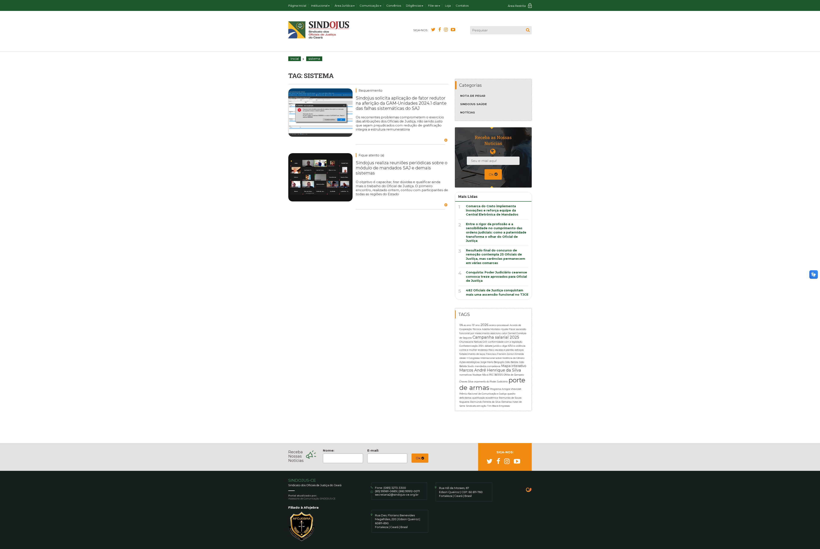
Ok (491, 174)
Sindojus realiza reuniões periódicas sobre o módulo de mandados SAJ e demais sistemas (401, 168)
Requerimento (370, 90)
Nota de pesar (472, 95)
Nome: (328, 450)
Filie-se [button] (433, 5)
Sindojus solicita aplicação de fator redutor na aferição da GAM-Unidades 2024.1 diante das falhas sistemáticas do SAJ (401, 103)
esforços (519, 350)
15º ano (476, 325)
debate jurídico (493, 346)
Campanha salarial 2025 (496, 337)
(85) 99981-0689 (386, 491)
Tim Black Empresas (498, 406)
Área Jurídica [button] (344, 5)
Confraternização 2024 (471, 346)
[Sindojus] (318, 29)
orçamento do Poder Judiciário (491, 381)
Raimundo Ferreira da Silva (485, 402)
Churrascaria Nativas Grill (473, 342)
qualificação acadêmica (485, 397)
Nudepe (477, 374)
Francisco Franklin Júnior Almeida (505, 354)
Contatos (462, 5)
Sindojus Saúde (473, 104)
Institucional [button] (319, 5)
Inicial (294, 59)
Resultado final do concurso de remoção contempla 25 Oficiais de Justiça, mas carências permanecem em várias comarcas (495, 256)
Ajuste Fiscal (508, 329)
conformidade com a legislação (505, 342)
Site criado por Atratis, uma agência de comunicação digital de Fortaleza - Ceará (529, 490)
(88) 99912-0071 (409, 491)
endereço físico (486, 350)
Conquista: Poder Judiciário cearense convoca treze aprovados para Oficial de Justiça (496, 276)
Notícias (467, 112)
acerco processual (499, 325)
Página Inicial (297, 5)
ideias (462, 358)
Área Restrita (517, 5)
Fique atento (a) (371, 155)
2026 (484, 325)
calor (504, 333)
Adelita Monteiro (491, 329)
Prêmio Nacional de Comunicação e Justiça (483, 393)
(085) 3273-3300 (395, 487)
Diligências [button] (413, 5)
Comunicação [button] (369, 5)
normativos (465, 374)
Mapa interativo (513, 366)
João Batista (511, 362)
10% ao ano (465, 325)
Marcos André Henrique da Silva (490, 370)
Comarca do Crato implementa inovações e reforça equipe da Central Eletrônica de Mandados (492, 210)
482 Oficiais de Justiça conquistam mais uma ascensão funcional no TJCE (497, 292)
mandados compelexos (487, 366)
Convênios (393, 5)
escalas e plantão (504, 350)
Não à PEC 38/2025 (492, 374)
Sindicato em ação (476, 406)
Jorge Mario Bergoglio (492, 362)
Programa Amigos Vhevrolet (505, 389)
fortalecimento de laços (472, 354)
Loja (448, 5)
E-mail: (373, 450)
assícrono (496, 333)
